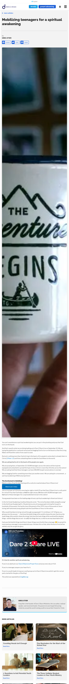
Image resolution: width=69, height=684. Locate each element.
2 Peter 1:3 (10, 458)
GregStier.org (24, 577)
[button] (6, 42)
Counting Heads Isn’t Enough (15, 643)
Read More (6, 646)
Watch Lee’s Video (11, 487)
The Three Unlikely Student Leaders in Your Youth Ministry (49, 674)
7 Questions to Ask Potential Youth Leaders (17, 674)
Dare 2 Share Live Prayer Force (29, 564)
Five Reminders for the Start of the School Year (51, 644)
